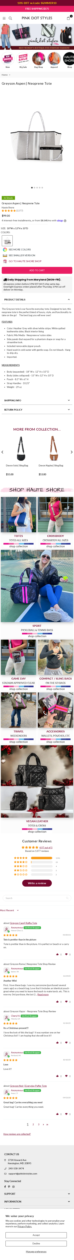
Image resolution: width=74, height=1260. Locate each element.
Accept (36, 1235)
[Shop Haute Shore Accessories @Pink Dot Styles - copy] (55, 710)
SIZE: (14, 228)
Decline (36, 1243)
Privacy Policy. (25, 1226)
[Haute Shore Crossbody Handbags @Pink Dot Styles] (55, 514)
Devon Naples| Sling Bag (51, 465)
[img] (10, 935)
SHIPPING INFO (12, 400)
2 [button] (33, 1124)
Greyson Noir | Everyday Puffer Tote (28, 1085)
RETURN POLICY (13, 409)
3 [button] (38, 1124)
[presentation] (2, 452)
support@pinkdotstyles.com (22, 1173)
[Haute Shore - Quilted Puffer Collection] (37, 781)
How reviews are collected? (17, 1134)
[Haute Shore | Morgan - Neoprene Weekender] (18, 710)
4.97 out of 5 (45, 847)
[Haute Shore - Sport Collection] (37, 586)
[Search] (10, 17)
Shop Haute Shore (37, 490)
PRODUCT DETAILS (14, 299)
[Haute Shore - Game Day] (18, 657)
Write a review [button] (37, 883)
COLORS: (5, 232)
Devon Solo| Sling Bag (17, 465)
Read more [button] (43, 994)
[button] (9, 210)
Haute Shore (8, 207)
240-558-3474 (16, 1168)
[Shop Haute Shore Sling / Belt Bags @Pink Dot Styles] (55, 657)
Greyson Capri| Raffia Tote (23, 923)
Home (5, 74)
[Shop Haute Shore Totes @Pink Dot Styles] (18, 514)
